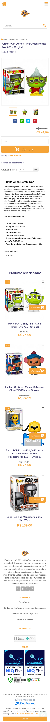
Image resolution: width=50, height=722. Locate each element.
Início (5, 39)
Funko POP (24, 39)
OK (35, 169)
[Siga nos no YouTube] (23, 588)
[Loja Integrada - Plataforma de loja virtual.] (25, 699)
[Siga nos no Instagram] (27, 588)
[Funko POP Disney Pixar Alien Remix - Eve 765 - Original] (24, 309)
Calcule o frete (9, 169)
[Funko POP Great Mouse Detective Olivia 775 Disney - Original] (24, 372)
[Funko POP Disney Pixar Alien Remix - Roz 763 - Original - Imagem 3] (35, 111)
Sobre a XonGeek (25, 619)
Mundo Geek (13, 39)
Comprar (28, 149)
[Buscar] (44, 25)
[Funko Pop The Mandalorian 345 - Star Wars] (24, 501)
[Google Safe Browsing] (33, 679)
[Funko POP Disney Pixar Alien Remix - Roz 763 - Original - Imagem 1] (13, 111)
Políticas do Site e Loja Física (25, 613)
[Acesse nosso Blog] (32, 588)
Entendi (25, 718)
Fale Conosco (25, 602)
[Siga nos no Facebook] (18, 588)
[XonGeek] (25, 14)
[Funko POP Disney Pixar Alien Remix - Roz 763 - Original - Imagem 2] (24, 111)
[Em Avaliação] (14, 663)
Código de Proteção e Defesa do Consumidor (25, 608)
